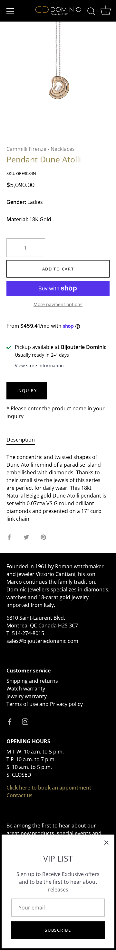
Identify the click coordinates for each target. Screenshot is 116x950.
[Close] (106, 843)
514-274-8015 (28, 633)
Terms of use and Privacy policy (44, 704)
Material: (17, 219)
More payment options (58, 304)
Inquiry (26, 390)
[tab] (23, 439)
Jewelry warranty (26, 696)
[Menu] (10, 11)
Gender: (16, 202)
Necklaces (63, 148)
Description (20, 439)
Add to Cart (58, 269)
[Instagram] (25, 721)
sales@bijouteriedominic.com (42, 640)
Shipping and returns (32, 680)
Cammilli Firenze (26, 148)
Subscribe (58, 930)
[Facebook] (9, 721)
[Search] (91, 12)
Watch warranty (25, 688)
